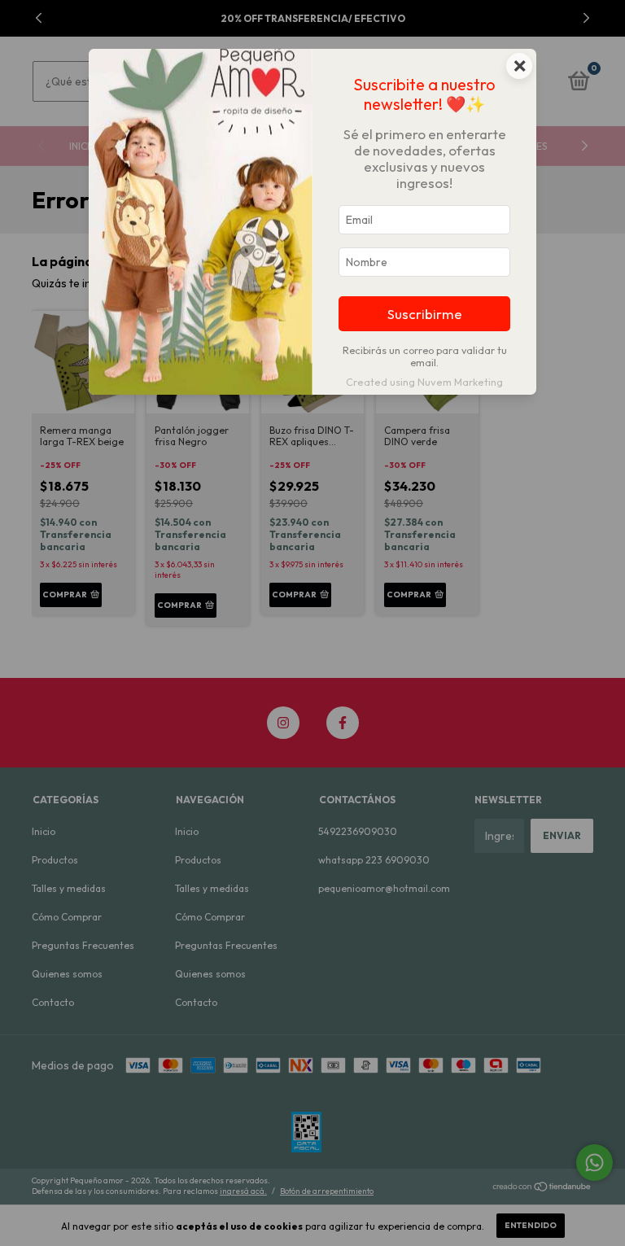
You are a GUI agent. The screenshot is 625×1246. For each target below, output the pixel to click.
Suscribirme (424, 313)
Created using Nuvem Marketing (424, 381)
